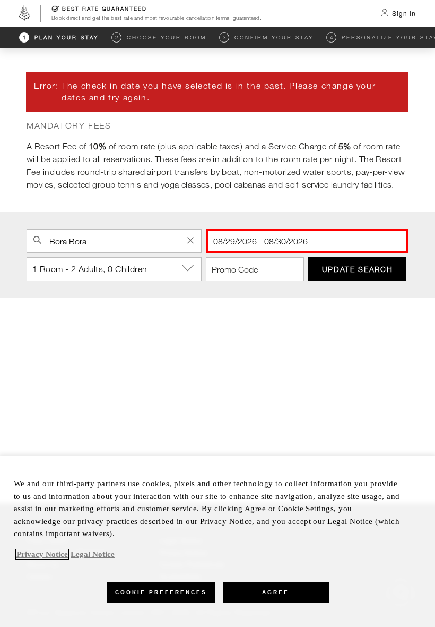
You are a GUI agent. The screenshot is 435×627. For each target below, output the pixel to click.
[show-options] (189, 268)
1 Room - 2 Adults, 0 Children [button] (89, 269)
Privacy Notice (42, 554)
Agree (275, 592)
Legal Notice (93, 554)
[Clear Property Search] (190, 240)
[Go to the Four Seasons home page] (24, 13)
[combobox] (114, 241)
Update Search (357, 269)
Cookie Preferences (161, 592)
